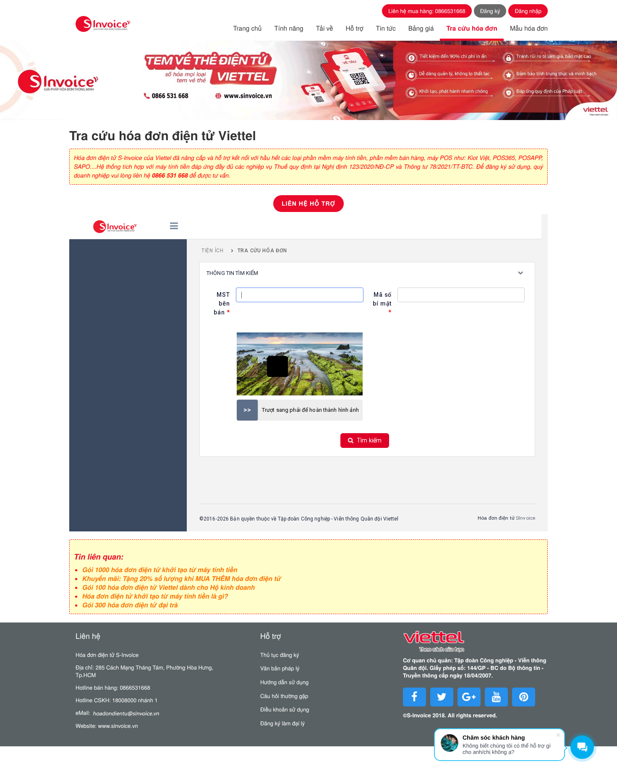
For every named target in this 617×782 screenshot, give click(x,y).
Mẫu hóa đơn (529, 28)
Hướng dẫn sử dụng (284, 682)
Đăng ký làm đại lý (282, 723)
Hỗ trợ (354, 28)
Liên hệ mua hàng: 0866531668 (426, 11)
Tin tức (386, 28)
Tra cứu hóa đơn (471, 28)
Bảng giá (421, 28)
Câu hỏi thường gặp (284, 696)
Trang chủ (247, 28)
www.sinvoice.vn (118, 726)
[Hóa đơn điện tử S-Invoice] (102, 24)
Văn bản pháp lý (280, 668)
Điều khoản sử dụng (284, 709)
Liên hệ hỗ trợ (308, 203)
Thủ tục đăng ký (279, 655)
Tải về (324, 28)
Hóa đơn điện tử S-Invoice (107, 655)
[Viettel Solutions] (477, 643)
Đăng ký (490, 11)
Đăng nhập (528, 11)
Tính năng (288, 28)
